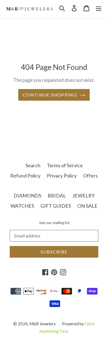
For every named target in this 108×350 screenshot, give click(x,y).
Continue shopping (50, 94)
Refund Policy (25, 176)
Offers (90, 176)
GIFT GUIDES (55, 206)
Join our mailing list (54, 223)
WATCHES (22, 206)
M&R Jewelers (42, 323)
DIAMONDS (27, 195)
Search (32, 165)
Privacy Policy (62, 176)
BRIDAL (57, 195)
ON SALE (87, 206)
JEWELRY (83, 195)
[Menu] (98, 7)
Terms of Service (65, 165)
